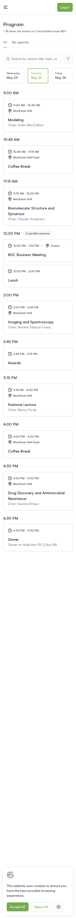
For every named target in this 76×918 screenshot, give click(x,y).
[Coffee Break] (38, 159)
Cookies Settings (58, 906)
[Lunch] (38, 276)
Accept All (17, 907)
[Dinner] (38, 537)
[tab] (13, 77)
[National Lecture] (38, 400)
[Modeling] (38, 115)
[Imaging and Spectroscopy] (38, 317)
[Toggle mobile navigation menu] (5, 7)
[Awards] (38, 359)
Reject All (41, 907)
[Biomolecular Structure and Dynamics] (38, 206)
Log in (65, 7)
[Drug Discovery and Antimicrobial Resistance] (38, 491)
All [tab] (5, 42)
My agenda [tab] (20, 42)
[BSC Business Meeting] (38, 251)
